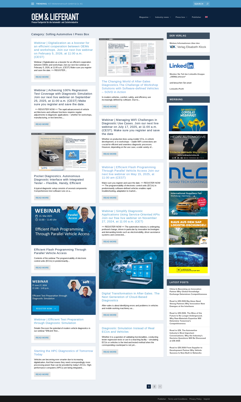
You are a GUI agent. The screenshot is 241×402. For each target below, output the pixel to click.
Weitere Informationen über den (185, 43)
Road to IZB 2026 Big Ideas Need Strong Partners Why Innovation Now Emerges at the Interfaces (187, 303)
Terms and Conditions (177, 399)
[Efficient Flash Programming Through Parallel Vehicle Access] (63, 225)
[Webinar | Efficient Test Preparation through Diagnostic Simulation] (63, 295)
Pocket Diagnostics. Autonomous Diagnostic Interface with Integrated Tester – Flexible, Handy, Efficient (59, 179)
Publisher (196, 17)
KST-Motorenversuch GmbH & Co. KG (65, 3)
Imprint (207, 399)
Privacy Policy (195, 399)
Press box (180, 17)
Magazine (143, 17)
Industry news (162, 17)
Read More (42, 77)
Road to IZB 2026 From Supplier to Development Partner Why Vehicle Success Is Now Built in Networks (186, 350)
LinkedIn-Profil (177, 89)
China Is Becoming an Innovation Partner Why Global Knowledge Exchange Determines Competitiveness (188, 291)
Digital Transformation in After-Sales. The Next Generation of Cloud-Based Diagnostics (131, 297)
